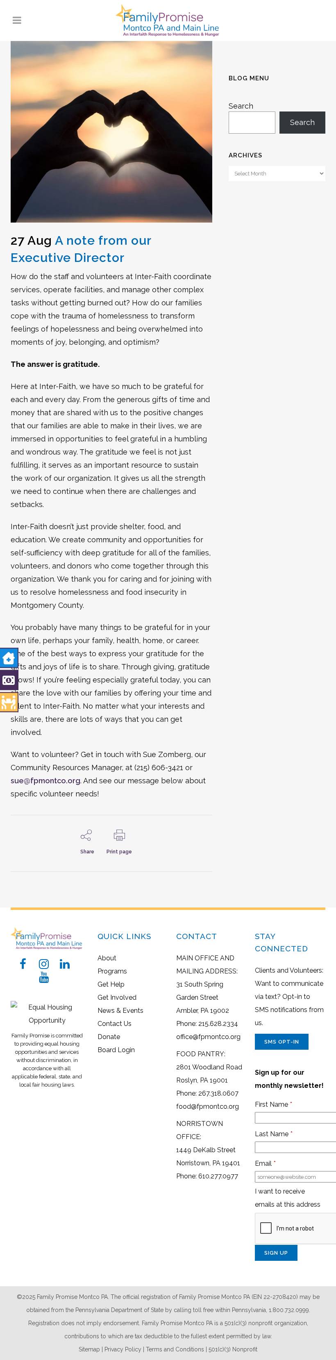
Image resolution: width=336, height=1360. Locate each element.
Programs (112, 971)
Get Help (111, 984)
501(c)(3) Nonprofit (233, 1349)
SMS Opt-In (281, 1042)
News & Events (120, 1010)
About (107, 958)
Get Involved (117, 997)
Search (241, 106)
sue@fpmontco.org (45, 780)
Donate (109, 1037)
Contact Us (115, 1024)
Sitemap (89, 1349)
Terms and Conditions (175, 1349)
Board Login (116, 1050)
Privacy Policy (122, 1349)
